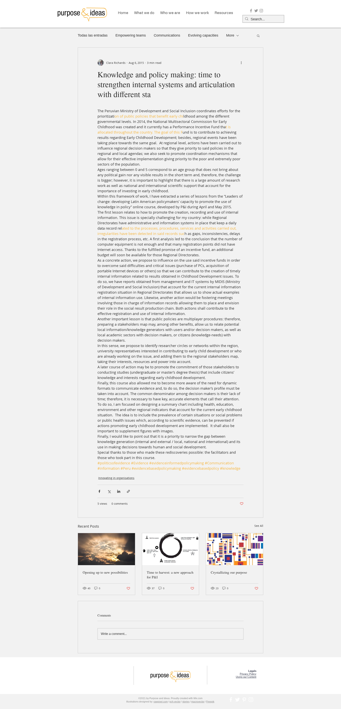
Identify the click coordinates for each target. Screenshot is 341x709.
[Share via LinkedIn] (119, 491)
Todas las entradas (93, 35)
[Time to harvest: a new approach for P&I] (170, 549)
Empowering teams (130, 35)
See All (258, 526)
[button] (258, 35)
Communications (167, 35)
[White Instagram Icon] (251, 700)
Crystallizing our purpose (229, 572)
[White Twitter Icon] (237, 700)
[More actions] (241, 62)
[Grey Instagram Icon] (261, 10)
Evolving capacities (203, 35)
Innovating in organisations (116, 478)
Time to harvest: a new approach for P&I (170, 574)
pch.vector (175, 701)
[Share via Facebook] (99, 491)
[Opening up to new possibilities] (106, 549)
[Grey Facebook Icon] (251, 10)
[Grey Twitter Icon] (256, 10)
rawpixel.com (161, 701)
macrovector (197, 701)
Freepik (210, 701)
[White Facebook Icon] (231, 700)
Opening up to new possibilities (105, 572)
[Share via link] (128, 491)
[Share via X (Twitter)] (109, 491)
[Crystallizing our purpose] (234, 549)
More (230, 35)
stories (185, 701)
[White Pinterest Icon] (244, 700)
